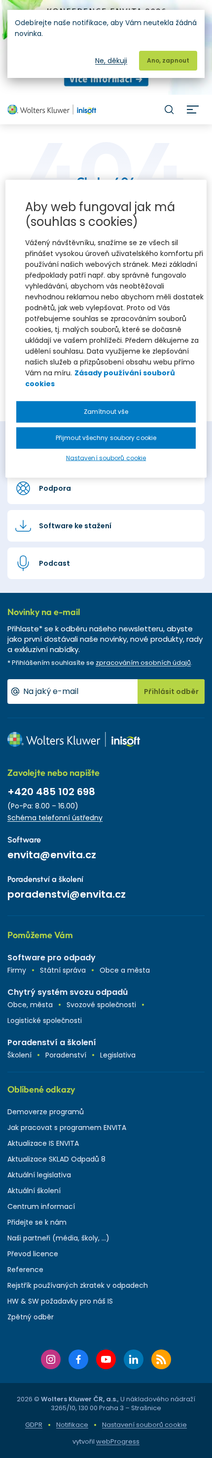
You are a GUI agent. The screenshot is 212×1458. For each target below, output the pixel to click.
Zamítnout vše (106, 411)
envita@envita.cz (51, 855)
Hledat (169, 109)
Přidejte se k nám (37, 1222)
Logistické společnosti (44, 1020)
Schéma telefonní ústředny (55, 818)
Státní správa (63, 970)
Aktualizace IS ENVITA (43, 1143)
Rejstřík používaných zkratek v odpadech (77, 1285)
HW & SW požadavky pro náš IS (60, 1301)
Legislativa (118, 1055)
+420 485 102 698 (51, 792)
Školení (19, 1055)
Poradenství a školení (51, 1042)
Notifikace (72, 1424)
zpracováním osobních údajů (143, 662)
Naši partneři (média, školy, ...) (58, 1238)
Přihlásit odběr (171, 691)
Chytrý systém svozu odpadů (67, 992)
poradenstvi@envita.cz (66, 894)
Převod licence (32, 1254)
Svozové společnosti (101, 1005)
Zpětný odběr (30, 1317)
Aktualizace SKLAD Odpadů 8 (56, 1159)
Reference (25, 1270)
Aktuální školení (34, 1191)
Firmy (16, 970)
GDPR (33, 1424)
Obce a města (125, 970)
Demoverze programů (45, 1112)
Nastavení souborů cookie (144, 1425)
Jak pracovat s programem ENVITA (66, 1127)
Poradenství (65, 1055)
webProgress (118, 1441)
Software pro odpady (51, 957)
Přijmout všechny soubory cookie (106, 438)
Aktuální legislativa (39, 1175)
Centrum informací (41, 1206)
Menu (193, 109)
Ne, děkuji (111, 61)
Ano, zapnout (168, 60)
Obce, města (30, 1005)
